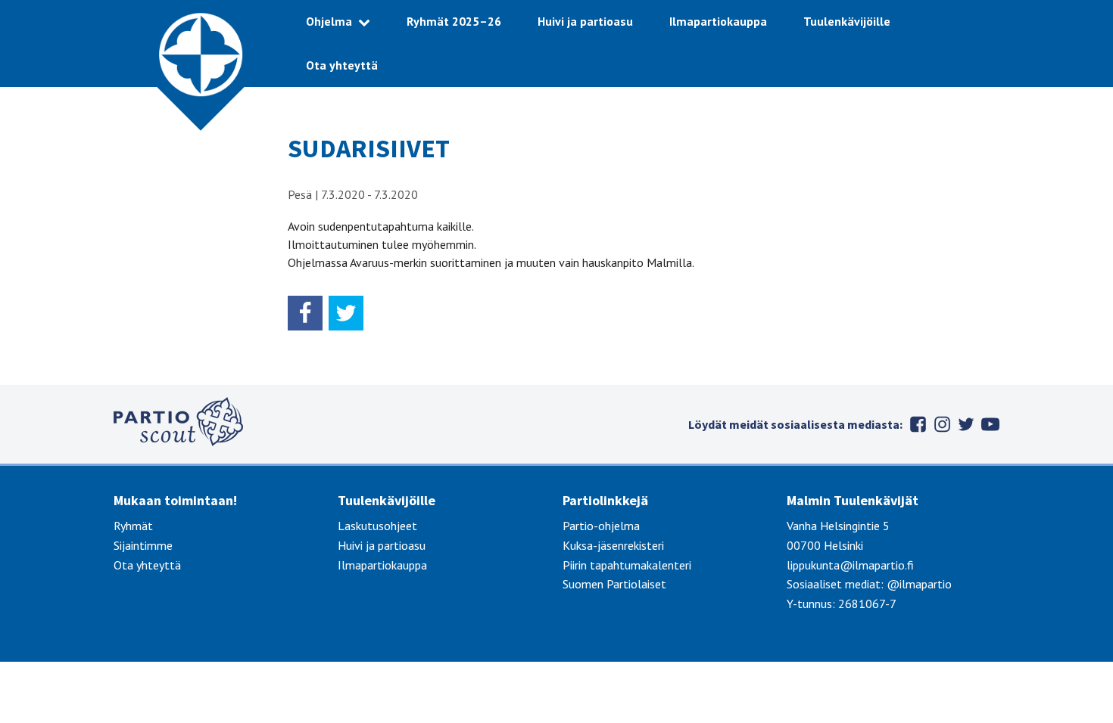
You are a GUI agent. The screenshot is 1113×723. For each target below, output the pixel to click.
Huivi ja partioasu (585, 21)
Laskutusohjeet (377, 525)
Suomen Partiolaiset (614, 583)
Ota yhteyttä (342, 65)
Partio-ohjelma (601, 525)
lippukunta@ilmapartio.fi (850, 565)
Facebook (918, 424)
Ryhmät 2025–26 (454, 21)
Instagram (942, 424)
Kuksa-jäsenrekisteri (613, 545)
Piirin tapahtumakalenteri (627, 565)
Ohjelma (329, 21)
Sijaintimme (143, 545)
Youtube (990, 424)
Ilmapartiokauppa (718, 21)
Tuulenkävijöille (846, 21)
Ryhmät (133, 525)
